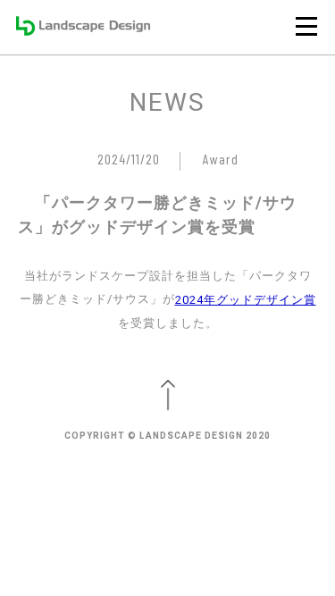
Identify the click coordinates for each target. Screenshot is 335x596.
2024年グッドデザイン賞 (245, 299)
